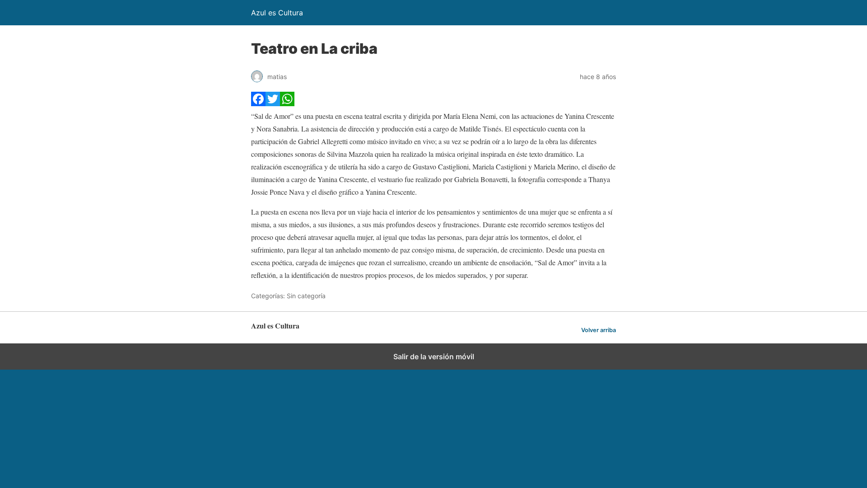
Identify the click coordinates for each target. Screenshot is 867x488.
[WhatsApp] (287, 103)
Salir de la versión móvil (433, 356)
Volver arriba (598, 330)
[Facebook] (258, 103)
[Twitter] (273, 103)
